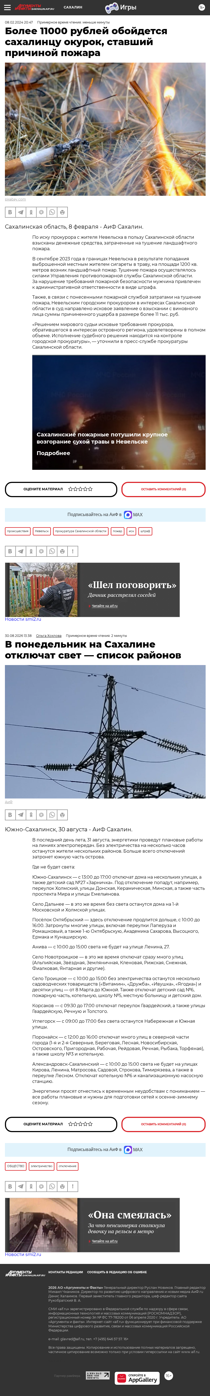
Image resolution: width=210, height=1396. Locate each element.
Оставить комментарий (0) (163, 489)
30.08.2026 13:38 (18, 636)
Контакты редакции (65, 1272)
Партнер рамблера (67, 1375)
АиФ (9, 802)
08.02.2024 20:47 (19, 22)
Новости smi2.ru (23, 619)
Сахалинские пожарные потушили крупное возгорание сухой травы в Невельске (102, 438)
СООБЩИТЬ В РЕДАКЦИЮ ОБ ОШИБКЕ (117, 1272)
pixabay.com (15, 199)
